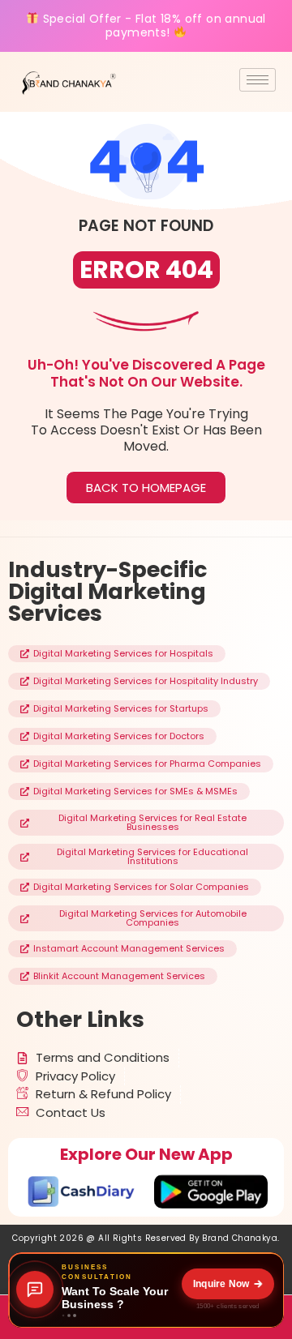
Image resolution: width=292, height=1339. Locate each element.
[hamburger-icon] (257, 80)
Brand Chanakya (239, 1238)
